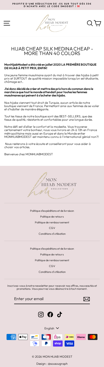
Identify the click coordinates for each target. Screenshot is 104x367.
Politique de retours (52, 216)
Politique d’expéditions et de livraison (52, 211)
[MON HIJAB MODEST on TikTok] (59, 314)
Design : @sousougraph (52, 363)
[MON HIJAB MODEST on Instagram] (41, 314)
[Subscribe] (86, 299)
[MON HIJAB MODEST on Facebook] (50, 314)
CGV (52, 228)
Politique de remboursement (52, 222)
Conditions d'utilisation (52, 233)
